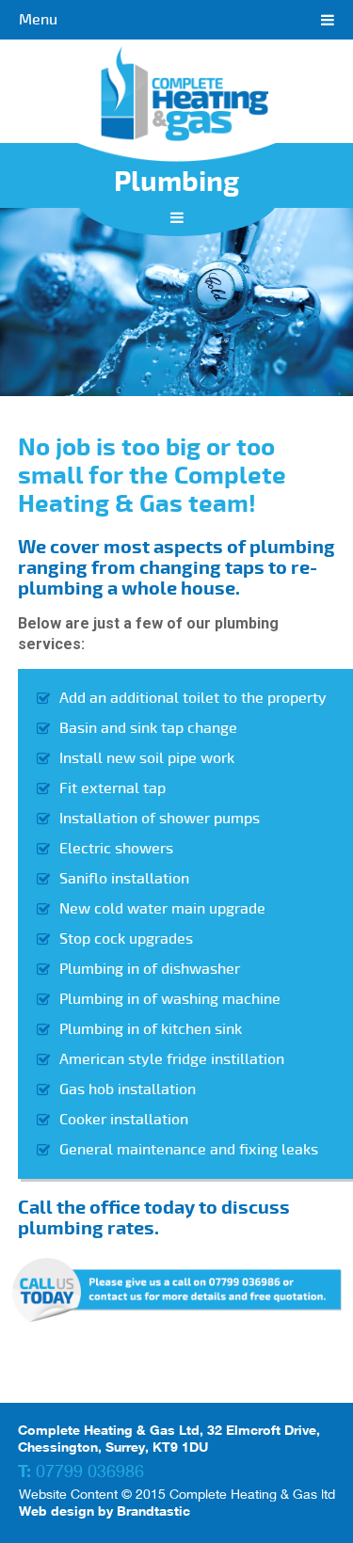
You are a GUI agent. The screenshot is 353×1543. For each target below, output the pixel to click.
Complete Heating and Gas (177, 101)
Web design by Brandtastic (104, 1511)
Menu (38, 19)
